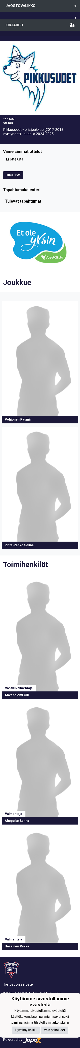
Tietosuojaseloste (18, 984)
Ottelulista (13, 175)
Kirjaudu (14, 25)
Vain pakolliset (54, 1030)
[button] (40, 362)
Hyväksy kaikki (26, 1030)
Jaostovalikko (41, 5)
